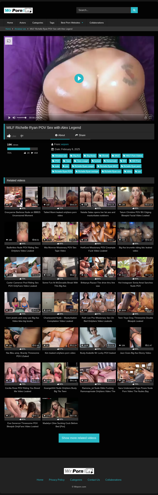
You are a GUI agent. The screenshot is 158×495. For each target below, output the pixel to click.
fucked (97, 161)
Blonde (105, 156)
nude (57, 166)
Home (10, 22)
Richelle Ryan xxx (112, 171)
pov (67, 166)
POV (57, 161)
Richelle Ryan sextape (88, 171)
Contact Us (94, 480)
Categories (37, 22)
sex (139, 171)
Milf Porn (136, 161)
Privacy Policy (56, 480)
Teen (68, 161)
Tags (52, 22)
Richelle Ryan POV (63, 171)
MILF (117, 156)
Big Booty (91, 156)
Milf (124, 161)
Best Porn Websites (70, 22)
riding (129, 171)
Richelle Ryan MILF (109, 166)
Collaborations (97, 22)
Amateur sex (20, 29)
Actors (23, 22)
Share (81, 135)
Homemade (111, 161)
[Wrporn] (35, 10)
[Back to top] (148, 486)
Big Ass (76, 156)
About (61, 135)
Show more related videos (79, 438)
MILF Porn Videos (134, 156)
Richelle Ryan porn (132, 166)
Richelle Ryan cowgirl (84, 166)
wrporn (65, 144)
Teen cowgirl (82, 161)
